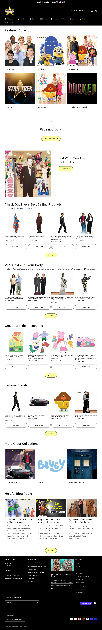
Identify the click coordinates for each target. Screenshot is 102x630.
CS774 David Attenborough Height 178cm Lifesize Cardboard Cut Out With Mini (15, 298)
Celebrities (10, 69)
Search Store (65, 168)
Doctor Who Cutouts (75, 482)
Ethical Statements (81, 589)
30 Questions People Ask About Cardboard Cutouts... (50, 521)
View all (51, 255)
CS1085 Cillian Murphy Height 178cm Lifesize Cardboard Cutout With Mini (39, 298)
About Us (78, 567)
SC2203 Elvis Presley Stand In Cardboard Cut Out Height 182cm (86, 416)
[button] (10, 19)
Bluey (39, 482)
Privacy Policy (79, 586)
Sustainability (79, 592)
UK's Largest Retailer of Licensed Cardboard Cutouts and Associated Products (62, 582)
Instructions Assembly (82, 576)
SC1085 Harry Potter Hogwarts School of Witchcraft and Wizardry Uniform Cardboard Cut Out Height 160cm (62, 238)
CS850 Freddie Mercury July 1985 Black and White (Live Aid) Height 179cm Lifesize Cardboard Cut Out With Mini (62, 298)
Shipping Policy (80, 579)
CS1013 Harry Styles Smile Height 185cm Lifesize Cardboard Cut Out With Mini (85, 298)
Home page (78, 573)
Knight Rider (11, 482)
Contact (77, 570)
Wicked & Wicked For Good (78, 107)
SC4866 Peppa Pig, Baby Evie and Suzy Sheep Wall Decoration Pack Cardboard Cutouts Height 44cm (62, 357)
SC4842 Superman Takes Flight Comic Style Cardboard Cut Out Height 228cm (15, 237)
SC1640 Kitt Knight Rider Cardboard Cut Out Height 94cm (38, 416)
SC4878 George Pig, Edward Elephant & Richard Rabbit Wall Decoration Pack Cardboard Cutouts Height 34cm (37, 357)
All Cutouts (72, 69)
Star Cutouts (12, 626)
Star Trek (10, 107)
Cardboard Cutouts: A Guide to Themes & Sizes (19, 521)
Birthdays (41, 69)
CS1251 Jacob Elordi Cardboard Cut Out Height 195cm (37, 237)
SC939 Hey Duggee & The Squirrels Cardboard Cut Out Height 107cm (60, 416)
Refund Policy (79, 582)
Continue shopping (51, 138)
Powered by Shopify (21, 626)
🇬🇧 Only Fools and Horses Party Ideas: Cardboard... (80, 521)
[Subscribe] (37, 602)
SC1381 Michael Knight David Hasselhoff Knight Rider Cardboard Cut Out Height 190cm (86, 237)
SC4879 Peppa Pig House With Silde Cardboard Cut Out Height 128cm (14, 356)
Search (77, 563)
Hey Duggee (42, 107)
